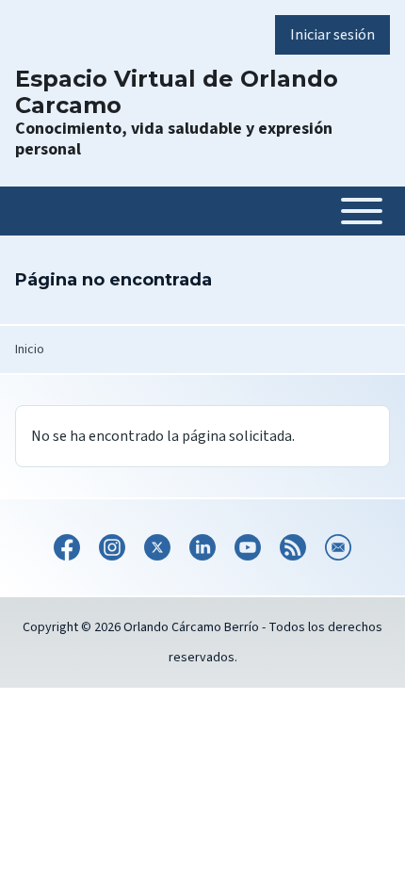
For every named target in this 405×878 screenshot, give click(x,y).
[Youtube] (248, 547)
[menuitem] (332, 35)
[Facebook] (67, 547)
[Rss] (293, 547)
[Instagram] (112, 547)
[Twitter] (157, 547)
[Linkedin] (202, 547)
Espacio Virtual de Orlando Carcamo (176, 92)
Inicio (29, 349)
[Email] (338, 547)
